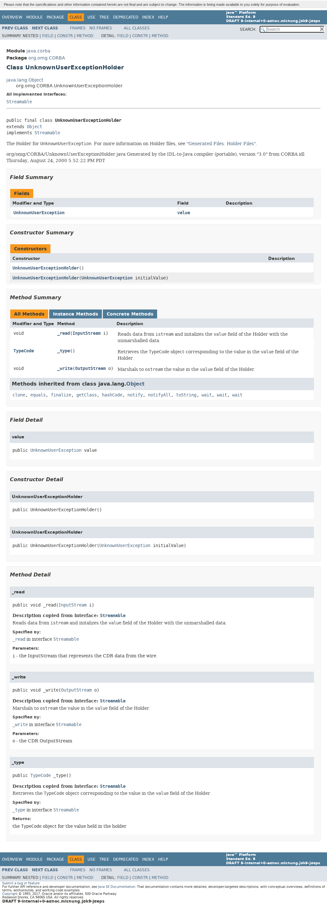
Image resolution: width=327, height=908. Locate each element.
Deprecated (125, 17)
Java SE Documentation (116, 886)
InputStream (86, 333)
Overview (12, 17)
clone (18, 395)
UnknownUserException (39, 212)
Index (148, 17)
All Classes (137, 28)
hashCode (112, 395)
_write (64, 368)
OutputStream (90, 368)
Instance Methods (75, 314)
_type (63, 351)
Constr (65, 36)
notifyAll (159, 395)
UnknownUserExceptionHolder (45, 268)
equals (38, 395)
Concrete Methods (130, 314)
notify (135, 395)
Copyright (10, 894)
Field (47, 36)
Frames (78, 28)
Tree (104, 17)
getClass (86, 395)
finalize (61, 395)
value (183, 212)
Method (85, 36)
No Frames (100, 28)
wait (207, 395)
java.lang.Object (24, 80)
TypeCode (23, 351)
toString (186, 395)
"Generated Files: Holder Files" (221, 143)
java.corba (38, 51)
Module (34, 17)
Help (163, 17)
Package (55, 17)
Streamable (19, 102)
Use (91, 17)
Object (34, 126)
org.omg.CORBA (46, 58)
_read (63, 333)
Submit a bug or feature (21, 883)
